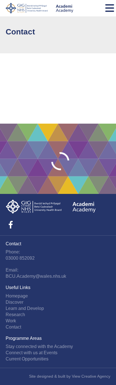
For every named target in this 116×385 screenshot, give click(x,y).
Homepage (17, 296)
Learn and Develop (25, 308)
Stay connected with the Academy (39, 346)
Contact (13, 327)
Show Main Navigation (109, 8)
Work (11, 320)
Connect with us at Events (31, 352)
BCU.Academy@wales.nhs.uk (36, 276)
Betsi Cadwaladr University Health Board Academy (39, 8)
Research (15, 314)
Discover (14, 302)
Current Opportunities (27, 358)
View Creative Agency (91, 376)
